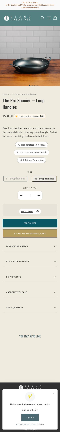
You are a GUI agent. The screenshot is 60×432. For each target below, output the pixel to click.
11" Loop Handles (15, 178)
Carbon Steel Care (16, 292)
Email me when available (30, 233)
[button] (30, 211)
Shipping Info (13, 277)
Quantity (30, 188)
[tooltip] (37, 211)
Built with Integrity (17, 261)
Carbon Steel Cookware (24, 94)
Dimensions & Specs (17, 246)
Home (6, 94)
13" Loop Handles (44, 178)
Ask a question (14, 307)
